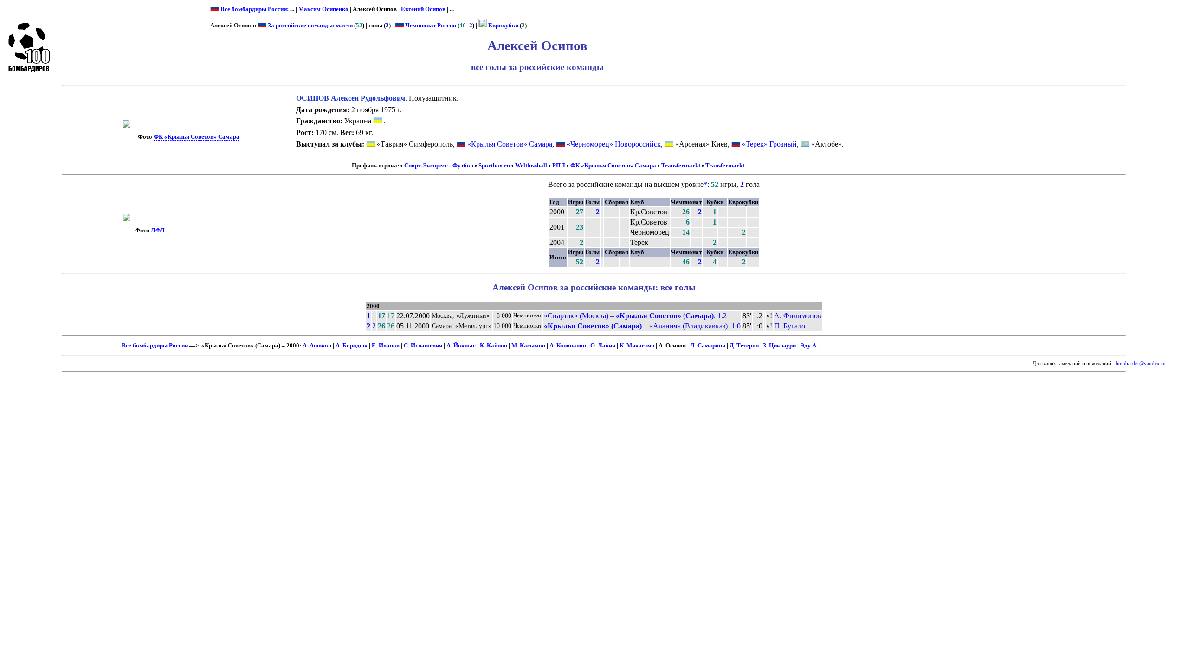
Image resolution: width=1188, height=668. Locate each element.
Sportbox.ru (494, 165)
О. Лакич (602, 345)
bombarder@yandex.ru (1141, 363)
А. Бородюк (352, 345)
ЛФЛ (158, 230)
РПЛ (558, 165)
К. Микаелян (637, 345)
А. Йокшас (461, 345)
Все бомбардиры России (155, 345)
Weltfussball (531, 165)
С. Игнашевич (423, 345)
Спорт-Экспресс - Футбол (438, 165)
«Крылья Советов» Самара (509, 144)
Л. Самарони (707, 345)
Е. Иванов (386, 345)
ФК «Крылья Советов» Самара (196, 137)
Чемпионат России (430, 25)
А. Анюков (317, 345)
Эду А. (809, 345)
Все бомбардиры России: (254, 9)
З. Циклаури (779, 345)
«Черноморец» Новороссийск (614, 144)
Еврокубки (502, 25)
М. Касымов (528, 345)
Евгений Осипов (423, 9)
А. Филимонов (797, 316)
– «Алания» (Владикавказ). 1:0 (642, 326)
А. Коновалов (567, 345)
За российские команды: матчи (309, 25)
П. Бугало (789, 326)
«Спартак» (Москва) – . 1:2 (635, 316)
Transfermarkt (680, 165)
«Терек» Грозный (769, 144)
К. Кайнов (493, 345)
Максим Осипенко (323, 9)
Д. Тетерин (744, 345)
